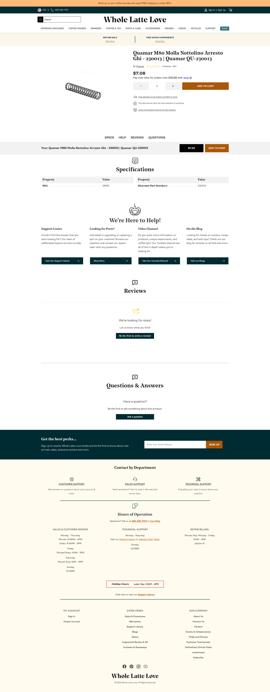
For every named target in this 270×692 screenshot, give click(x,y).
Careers (198, 626)
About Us (198, 616)
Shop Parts (99, 261)
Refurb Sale (110, 37)
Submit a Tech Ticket (149, 539)
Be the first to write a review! (135, 336)
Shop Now (110, 41)
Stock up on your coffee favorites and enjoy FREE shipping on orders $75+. (135, 3)
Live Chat (155, 521)
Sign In (71, 616)
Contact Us (198, 621)
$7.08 (191, 148)
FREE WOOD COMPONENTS (160, 37)
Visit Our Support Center (57, 261)
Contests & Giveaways (135, 647)
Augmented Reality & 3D (135, 642)
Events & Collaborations (198, 632)
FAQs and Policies (198, 637)
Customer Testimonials (198, 642)
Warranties (135, 621)
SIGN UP (214, 444)
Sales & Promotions (135, 616)
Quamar (140, 66)
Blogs (135, 632)
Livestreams (198, 652)
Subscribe (198, 657)
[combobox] (62, 19)
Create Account (71, 621)
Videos (135, 637)
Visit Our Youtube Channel (155, 261)
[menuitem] (71, 616)
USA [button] (43, 10)
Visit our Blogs (198, 261)
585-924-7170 (139, 521)
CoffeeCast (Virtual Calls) (198, 647)
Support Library (127, 539)
